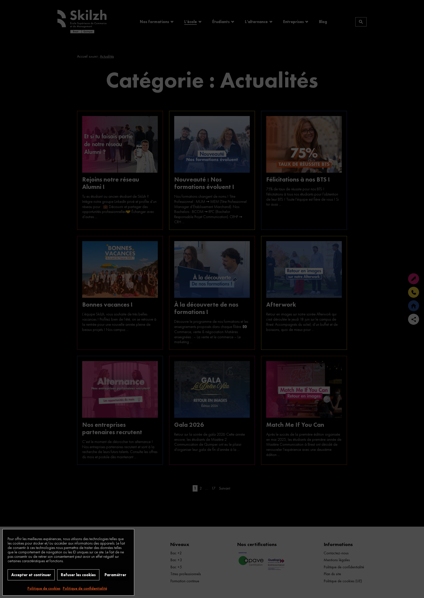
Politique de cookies (43, 588)
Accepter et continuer (31, 574)
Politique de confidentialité (85, 588)
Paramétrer (115, 574)
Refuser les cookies (78, 574)
